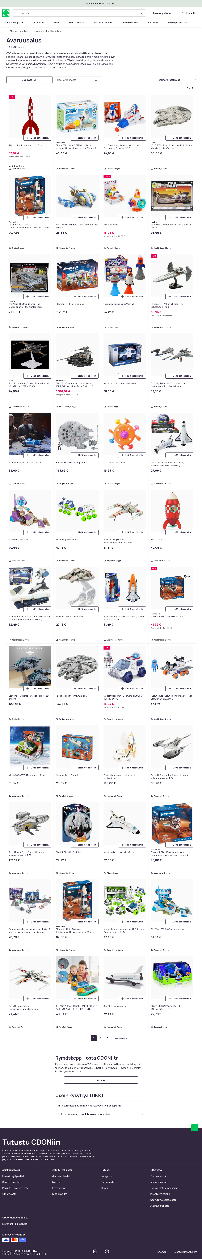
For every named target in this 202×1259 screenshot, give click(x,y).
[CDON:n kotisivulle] (5, 13)
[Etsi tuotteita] (141, 13)
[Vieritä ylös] (194, 1127)
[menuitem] (13, 22)
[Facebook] (107, 1251)
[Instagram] (95, 1251)
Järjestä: (164, 80)
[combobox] (79, 13)
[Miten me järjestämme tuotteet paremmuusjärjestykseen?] (155, 80)
